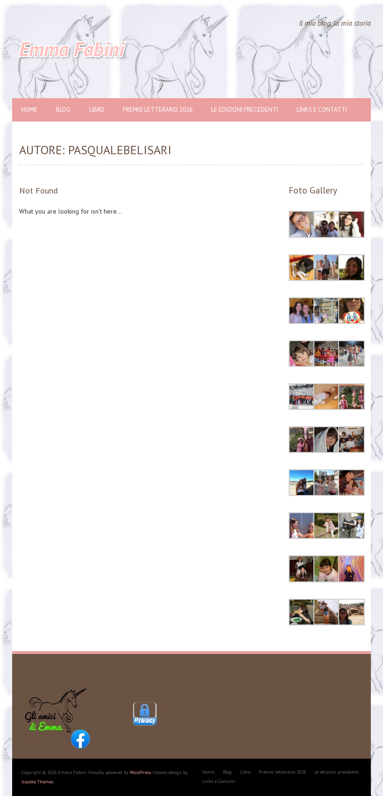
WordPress (140, 772)
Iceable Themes (37, 782)
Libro (96, 110)
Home (29, 110)
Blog (63, 110)
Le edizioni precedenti (244, 110)
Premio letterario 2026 (157, 110)
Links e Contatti (322, 110)
